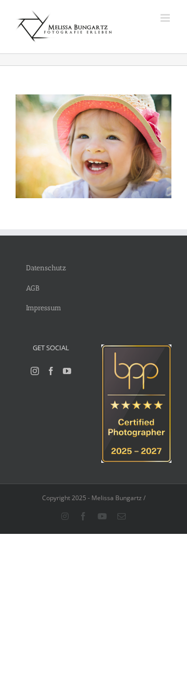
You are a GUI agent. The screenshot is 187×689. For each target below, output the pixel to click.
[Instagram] (35, 371)
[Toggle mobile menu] (166, 17)
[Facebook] (51, 371)
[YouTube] (67, 371)
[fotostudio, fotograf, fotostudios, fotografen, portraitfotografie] (136, 350)
